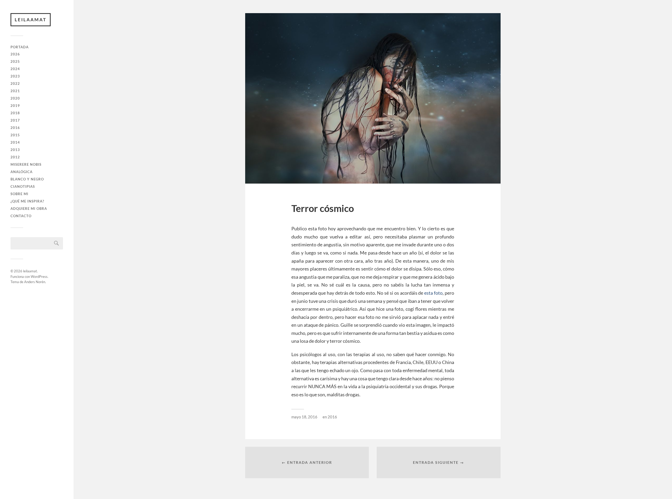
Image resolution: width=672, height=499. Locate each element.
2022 (15, 83)
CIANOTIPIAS (22, 186)
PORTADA (19, 47)
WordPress (39, 276)
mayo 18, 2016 (304, 416)
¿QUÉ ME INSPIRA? (27, 201)
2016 (15, 128)
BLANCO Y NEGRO (27, 179)
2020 (15, 98)
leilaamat (30, 19)
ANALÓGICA (21, 172)
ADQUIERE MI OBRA (28, 208)
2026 (15, 54)
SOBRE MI (19, 194)
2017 (15, 120)
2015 (15, 135)
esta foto (433, 293)
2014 (15, 142)
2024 (15, 69)
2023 (15, 76)
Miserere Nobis (25, 164)
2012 (15, 157)
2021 (15, 91)
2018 (15, 113)
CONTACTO (21, 216)
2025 (15, 61)
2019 (15, 105)
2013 (15, 150)
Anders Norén (34, 282)
